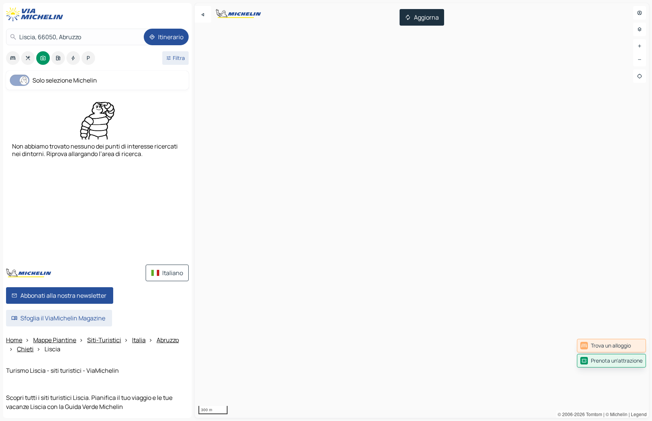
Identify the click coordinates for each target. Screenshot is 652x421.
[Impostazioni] (639, 29)
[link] (611, 345)
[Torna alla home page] (36, 14)
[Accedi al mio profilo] (639, 13)
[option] (13, 58)
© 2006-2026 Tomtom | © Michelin (592, 414)
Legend (639, 414)
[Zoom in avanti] (639, 46)
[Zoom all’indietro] (639, 59)
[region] (422, 210)
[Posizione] (639, 76)
